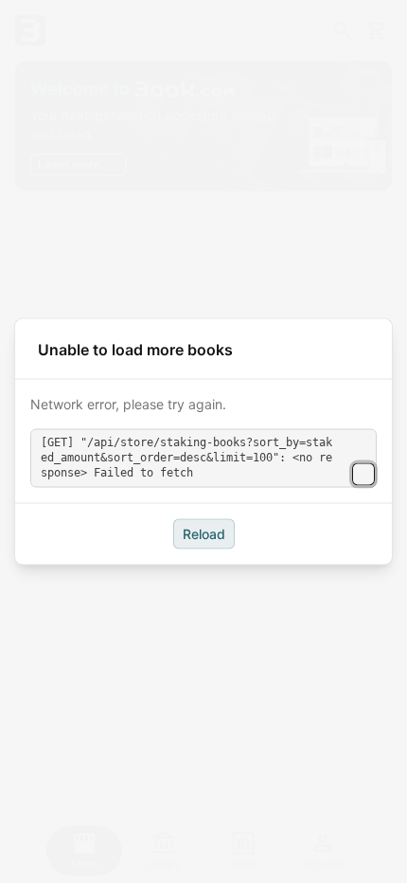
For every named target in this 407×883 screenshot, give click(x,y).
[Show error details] (363, 473)
